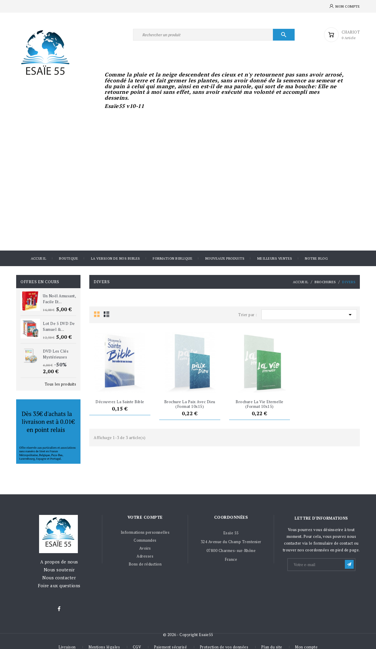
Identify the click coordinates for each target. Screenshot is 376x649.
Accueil (38, 258)
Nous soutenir (59, 570)
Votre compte (145, 517)
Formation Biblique (172, 258)
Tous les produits (60, 384)
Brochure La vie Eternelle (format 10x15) (259, 404)
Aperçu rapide (130, 385)
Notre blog (316, 258)
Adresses (145, 556)
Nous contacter (59, 577)
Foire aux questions (59, 585)
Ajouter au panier (109, 385)
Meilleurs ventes (274, 258)
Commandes (145, 540)
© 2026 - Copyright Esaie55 (188, 634)
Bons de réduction (145, 564)
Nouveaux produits (225, 258)
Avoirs (145, 548)
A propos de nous (59, 562)
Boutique (68, 258)
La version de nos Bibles (115, 258)
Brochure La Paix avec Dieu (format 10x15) (189, 404)
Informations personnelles (145, 532)
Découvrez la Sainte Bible (119, 401)
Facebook (59, 609)
